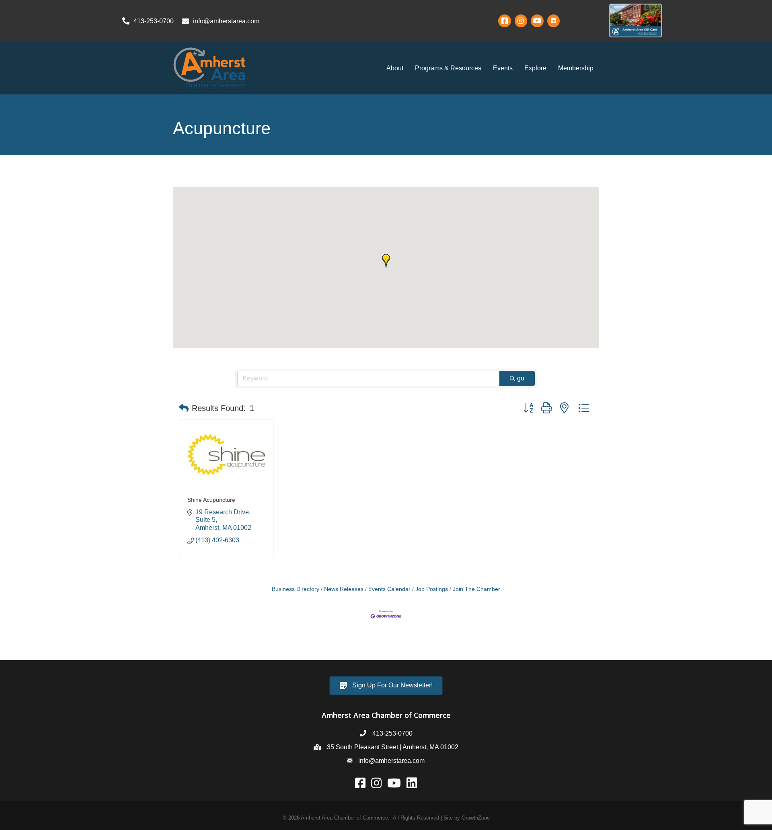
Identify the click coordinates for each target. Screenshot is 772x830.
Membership (575, 68)
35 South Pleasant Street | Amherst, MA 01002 (392, 747)
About (394, 68)
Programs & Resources (448, 68)
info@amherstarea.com (391, 760)
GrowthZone (476, 818)
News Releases (343, 589)
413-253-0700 (392, 733)
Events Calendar (389, 589)
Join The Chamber (476, 589)
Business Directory (295, 589)
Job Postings (431, 589)
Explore (535, 68)
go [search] (520, 378)
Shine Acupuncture (211, 500)
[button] (386, 261)
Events (503, 68)
